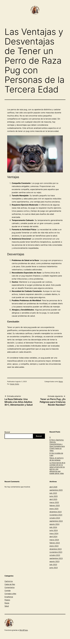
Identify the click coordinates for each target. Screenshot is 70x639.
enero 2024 (54, 546)
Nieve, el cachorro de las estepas (56, 459)
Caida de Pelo (10, 584)
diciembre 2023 (55, 549)
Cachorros (9, 581)
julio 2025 (53, 493)
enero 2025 (53, 509)
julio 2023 (53, 565)
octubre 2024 (54, 518)
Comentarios (9, 587)
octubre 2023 (54, 555)
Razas (61, 381)
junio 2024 (53, 530)
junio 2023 (53, 568)
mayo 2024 (53, 533)
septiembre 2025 (56, 490)
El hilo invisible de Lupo (56, 454)
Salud (7, 606)
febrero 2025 (54, 505)
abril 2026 (53, 487)
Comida (7, 590)
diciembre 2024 (55, 512)
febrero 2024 (54, 543)
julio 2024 (53, 527)
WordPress (23, 630)
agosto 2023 (54, 561)
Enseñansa (9, 597)
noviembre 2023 (55, 552)
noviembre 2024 (55, 515)
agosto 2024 (54, 524)
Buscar (7, 432)
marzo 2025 (54, 502)
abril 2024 (53, 537)
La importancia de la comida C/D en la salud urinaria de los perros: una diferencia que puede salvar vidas (57, 468)
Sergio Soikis (14, 384)
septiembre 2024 (56, 521)
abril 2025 (53, 499)
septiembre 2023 (56, 558)
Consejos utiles (10, 594)
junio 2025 (53, 496)
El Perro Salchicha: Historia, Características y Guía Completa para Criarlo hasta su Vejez (57, 445)
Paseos (7, 600)
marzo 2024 (54, 540)
